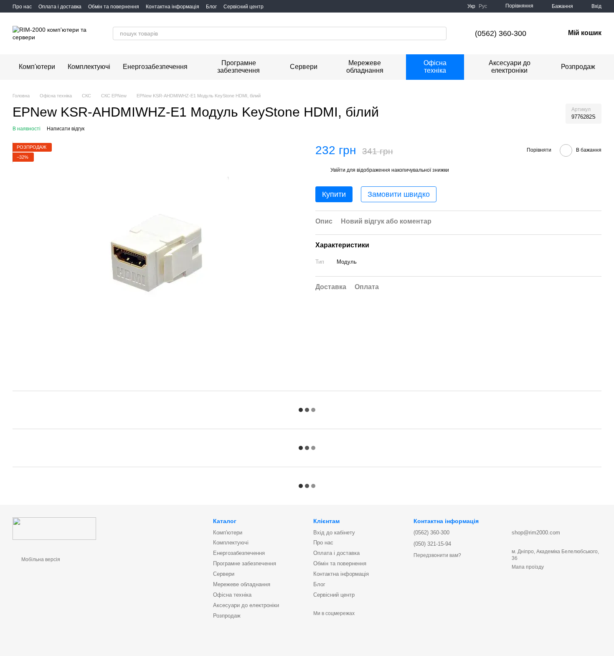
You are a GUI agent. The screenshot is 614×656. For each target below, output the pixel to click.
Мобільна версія (40, 559)
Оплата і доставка (59, 7)
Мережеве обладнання (364, 66)
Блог (211, 7)
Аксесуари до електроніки (509, 66)
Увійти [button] (337, 170)
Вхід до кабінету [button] (334, 532)
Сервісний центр (243, 7)
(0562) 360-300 (500, 33)
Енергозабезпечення (155, 66)
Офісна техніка (435, 66)
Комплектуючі (89, 66)
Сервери (303, 66)
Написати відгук (65, 129)
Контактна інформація (172, 7)
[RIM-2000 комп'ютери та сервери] (54, 528)
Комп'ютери (37, 66)
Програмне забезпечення (238, 66)
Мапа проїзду (528, 567)
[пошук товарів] (440, 33)
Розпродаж (578, 66)
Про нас (22, 7)
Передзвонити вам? (437, 555)
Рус (483, 6)
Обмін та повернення (113, 7)
